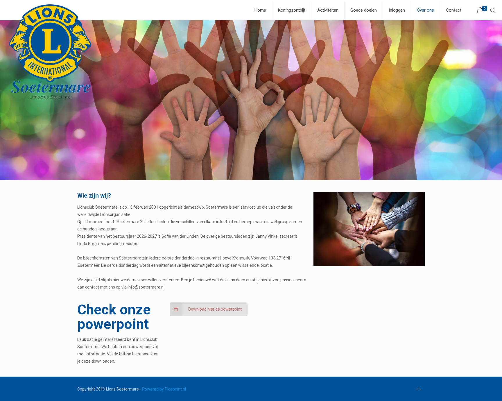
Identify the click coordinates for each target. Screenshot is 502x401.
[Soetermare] (51, 52)
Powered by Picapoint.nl (164, 389)
